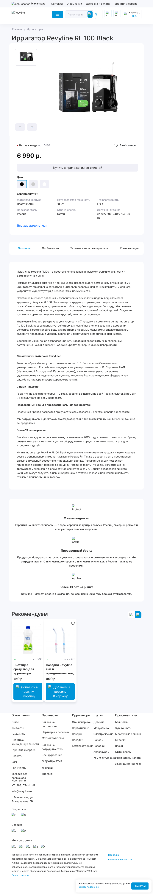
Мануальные (101, 728)
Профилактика (126, 715)
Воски (119, 745)
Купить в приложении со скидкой (77, 167)
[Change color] (33, 184)
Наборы (77, 733)
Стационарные (81, 722)
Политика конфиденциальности (25, 742)
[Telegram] (24, 816)
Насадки (77, 739)
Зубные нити (123, 728)
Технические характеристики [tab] (89, 248)
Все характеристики (31, 225)
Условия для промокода (19, 775)
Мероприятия (52, 761)
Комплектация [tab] (129, 248)
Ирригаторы (81, 715)
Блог (14, 761)
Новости (17, 755)
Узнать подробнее (89, 887)
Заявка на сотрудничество (52, 747)
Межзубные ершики (128, 733)
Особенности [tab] (50, 248)
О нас (15, 722)
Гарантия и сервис (125, 3)
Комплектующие (82, 745)
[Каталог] (57, 14)
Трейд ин (47, 773)
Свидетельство (20, 875)
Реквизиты (18, 733)
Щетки (98, 715)
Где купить (19, 767)
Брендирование (52, 755)
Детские (98, 722)
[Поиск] (90, 14)
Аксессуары (101, 751)
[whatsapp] (15, 816)
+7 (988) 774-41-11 (23, 785)
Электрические (103, 733)
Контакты (57, 3)
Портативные (80, 728)
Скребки (120, 739)
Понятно (140, 886)
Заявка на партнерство (50, 724)
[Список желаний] (40, 623)
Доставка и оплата (98, 3)
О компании (74, 3)
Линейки (47, 767)
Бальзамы (121, 722)
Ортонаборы (123, 751)
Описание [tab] (24, 248)
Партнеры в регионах (55, 732)
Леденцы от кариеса (128, 763)
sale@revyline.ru (22, 791)
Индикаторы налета (128, 757)
